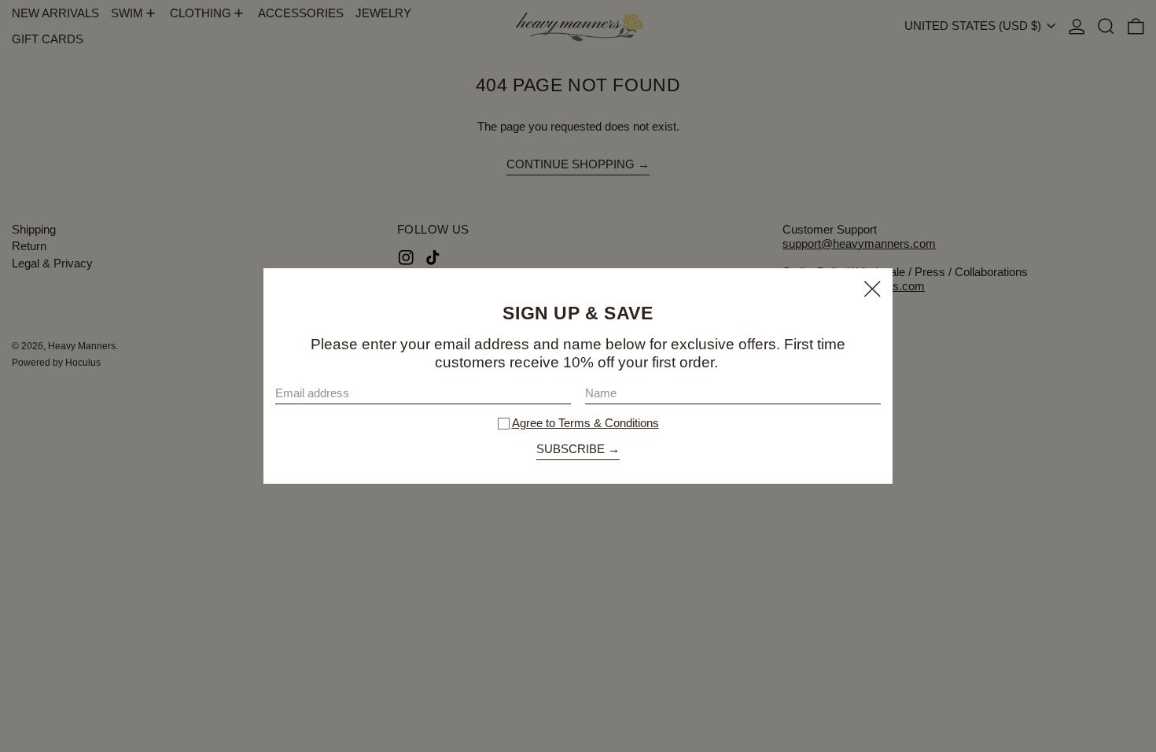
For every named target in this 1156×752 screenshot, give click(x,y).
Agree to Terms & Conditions (585, 422)
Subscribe (570, 448)
